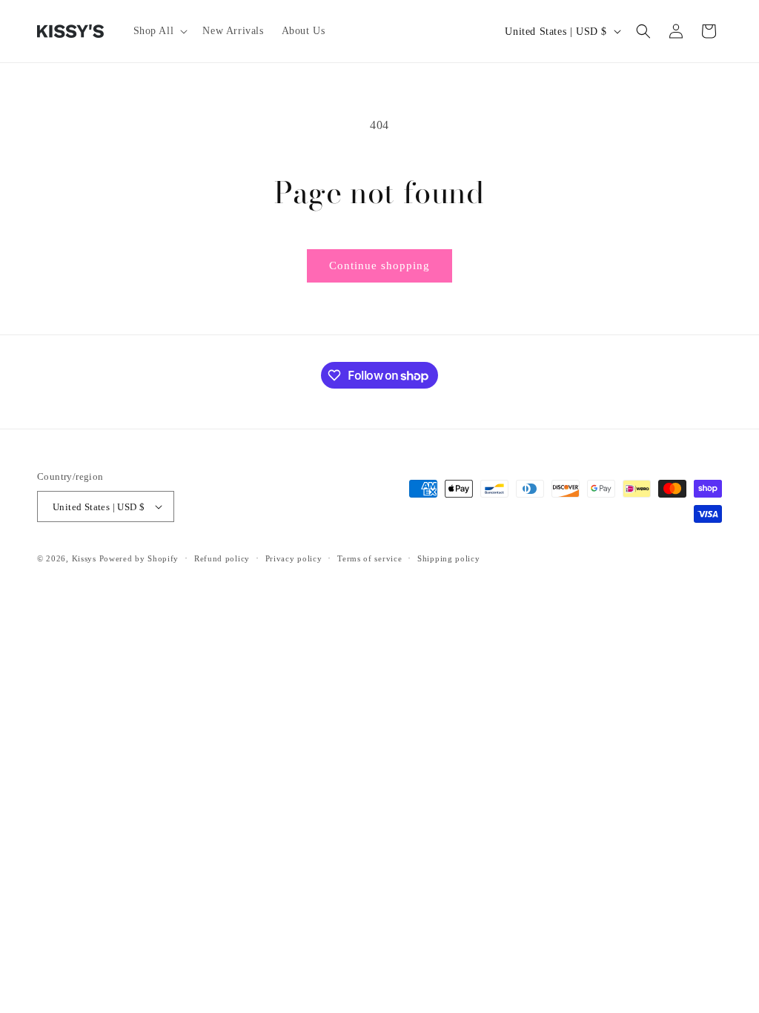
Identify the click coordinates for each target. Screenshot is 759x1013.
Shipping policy (448, 558)
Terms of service (369, 558)
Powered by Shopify (139, 558)
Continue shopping (379, 265)
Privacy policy (293, 558)
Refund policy (222, 558)
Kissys (85, 558)
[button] (159, 31)
